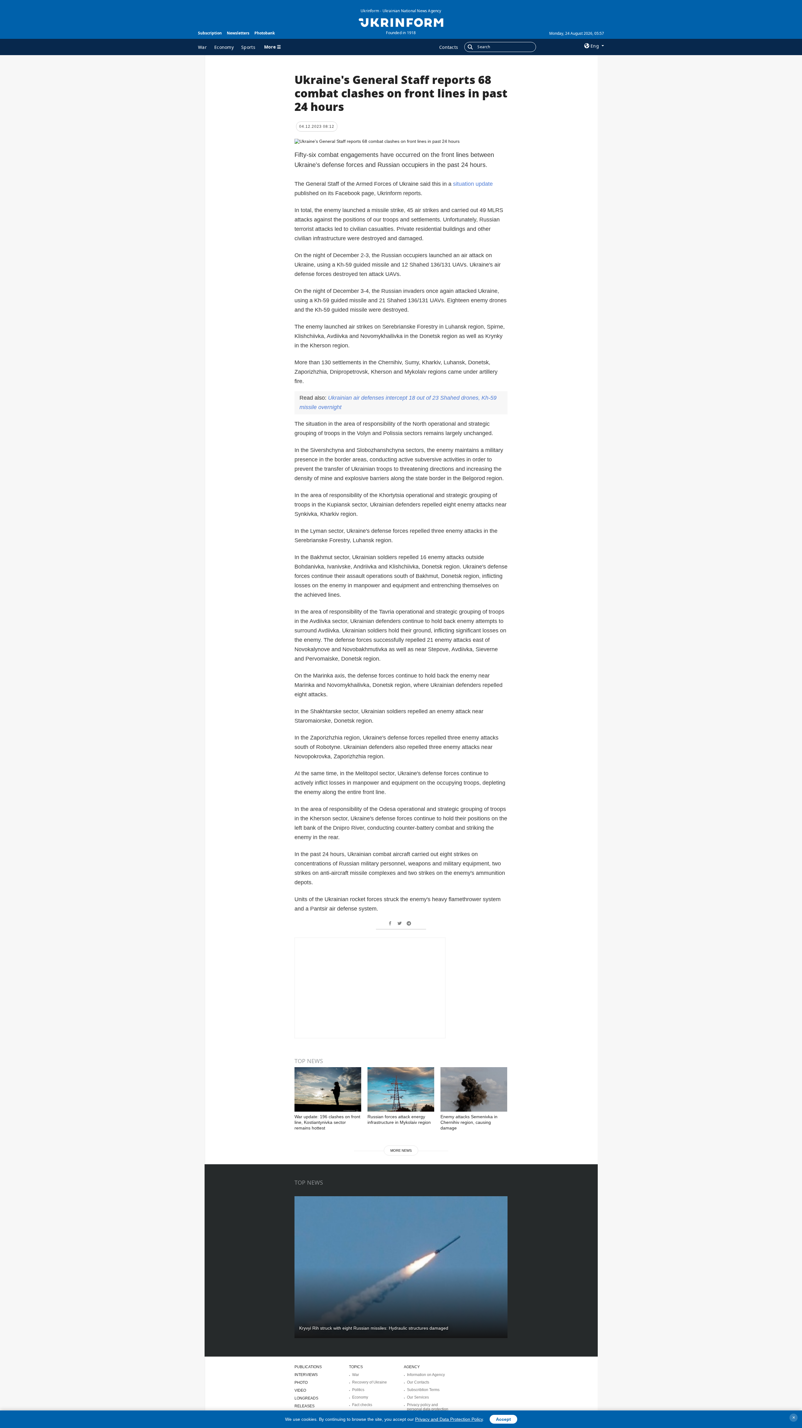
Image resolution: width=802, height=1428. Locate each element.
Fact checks (362, 1405)
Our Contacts (418, 1382)
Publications (308, 1367)
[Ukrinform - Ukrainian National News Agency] (401, 21)
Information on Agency (426, 1375)
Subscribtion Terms (423, 1390)
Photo (301, 1382)
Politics (358, 1390)
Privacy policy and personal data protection (427, 1407)
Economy (224, 47)
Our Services (418, 1397)
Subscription (210, 33)
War (202, 47)
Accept (503, 1419)
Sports (248, 47)
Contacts (448, 47)
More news (401, 1150)
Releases (304, 1406)
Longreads (306, 1398)
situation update (473, 184)
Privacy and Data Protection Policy (449, 1419)
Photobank (264, 33)
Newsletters (238, 33)
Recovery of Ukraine (369, 1382)
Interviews (306, 1375)
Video (300, 1390)
